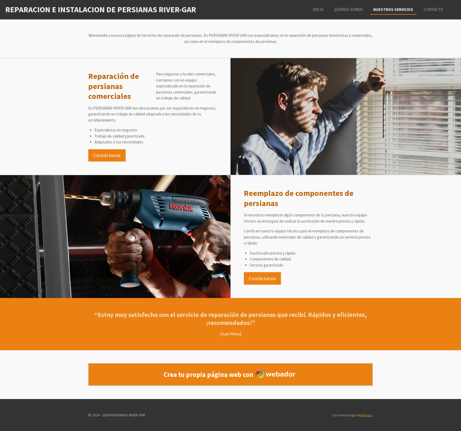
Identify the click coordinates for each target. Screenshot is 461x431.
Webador (366, 415)
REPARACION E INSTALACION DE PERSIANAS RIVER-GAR (100, 9)
